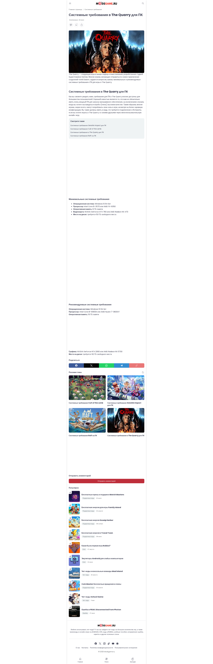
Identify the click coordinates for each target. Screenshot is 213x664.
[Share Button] (81, 25)
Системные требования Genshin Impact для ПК (88, 125)
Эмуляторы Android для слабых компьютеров (102, 558)
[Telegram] (121, 365)
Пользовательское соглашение (126, 648)
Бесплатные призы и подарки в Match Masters (103, 494)
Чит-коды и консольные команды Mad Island (102, 571)
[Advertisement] (106, 167)
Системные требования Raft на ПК (83, 136)
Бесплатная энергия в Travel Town (97, 533)
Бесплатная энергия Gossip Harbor (97, 520)
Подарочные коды (88, 498)
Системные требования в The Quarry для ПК (87, 132)
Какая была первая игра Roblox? (96, 545)
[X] (91, 365)
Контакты (85, 648)
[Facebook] (76, 365)
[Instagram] (104, 643)
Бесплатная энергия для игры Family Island (101, 507)
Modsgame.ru (109, 652)
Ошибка (85, 613)
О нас (78, 648)
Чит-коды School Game (92, 597)
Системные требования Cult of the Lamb (85, 129)
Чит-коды (86, 575)
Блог (84, 549)
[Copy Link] (136, 365)
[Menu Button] (70, 3)
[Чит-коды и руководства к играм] (106, 3)
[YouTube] (113, 643)
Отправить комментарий (106, 481)
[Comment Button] (71, 25)
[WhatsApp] (106, 365)
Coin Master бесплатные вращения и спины (101, 584)
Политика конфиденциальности (101, 648)
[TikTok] (108, 643)
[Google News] (117, 643)
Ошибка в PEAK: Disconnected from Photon (101, 609)
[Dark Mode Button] (143, 3)
